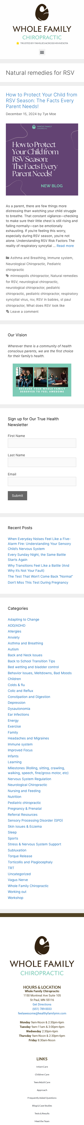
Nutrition (14, 797)
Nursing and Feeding (24, 791)
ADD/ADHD (16, 625)
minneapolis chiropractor (29, 276)
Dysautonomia (19, 709)
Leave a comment (24, 312)
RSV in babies (47, 299)
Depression (16, 703)
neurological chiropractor (25, 288)
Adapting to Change (23, 619)
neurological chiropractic (38, 282)
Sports (13, 838)
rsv (32, 299)
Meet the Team (42, 1121)
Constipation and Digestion (29, 697)
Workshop (15, 898)
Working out (17, 892)
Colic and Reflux (20, 691)
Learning (14, 762)
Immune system (59, 258)
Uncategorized (19, 874)
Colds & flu (16, 685)
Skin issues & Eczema (25, 826)
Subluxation (17, 850)
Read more (65, 246)
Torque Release (20, 856)
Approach (42, 1090)
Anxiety (14, 637)
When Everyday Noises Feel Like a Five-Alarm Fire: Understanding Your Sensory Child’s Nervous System (39, 544)
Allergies (14, 631)
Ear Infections (18, 714)
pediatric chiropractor (42, 294)
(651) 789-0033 (42, 1009)
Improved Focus (20, 750)
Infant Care (42, 1066)
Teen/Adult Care (42, 1082)
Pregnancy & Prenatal (25, 808)
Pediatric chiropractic (24, 803)
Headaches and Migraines (28, 738)
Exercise (14, 726)
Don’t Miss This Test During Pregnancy (38, 582)
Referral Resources (23, 815)
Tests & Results (42, 1113)
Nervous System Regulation (29, 779)
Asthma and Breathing (28, 258)
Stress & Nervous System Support (34, 844)
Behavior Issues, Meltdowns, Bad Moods (40, 673)
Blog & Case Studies (42, 1105)
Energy (13, 720)
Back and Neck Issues (25, 655)
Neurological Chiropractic (25, 264)
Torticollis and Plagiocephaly (30, 862)
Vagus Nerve (18, 880)
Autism (13, 649)
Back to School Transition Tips (31, 661)
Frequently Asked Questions (42, 1097)
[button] (42, 52)
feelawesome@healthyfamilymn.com (42, 1013)
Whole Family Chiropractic (28, 886)
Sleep (12, 832)
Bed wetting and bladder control (33, 667)
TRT (11, 868)
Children (14, 679)
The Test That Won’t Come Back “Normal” (40, 576)
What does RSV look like (45, 305)
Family (13, 732)
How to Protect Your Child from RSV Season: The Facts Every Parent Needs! (41, 100)
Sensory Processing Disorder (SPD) (35, 820)
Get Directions (42, 1004)
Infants (13, 756)
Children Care (42, 1074)
